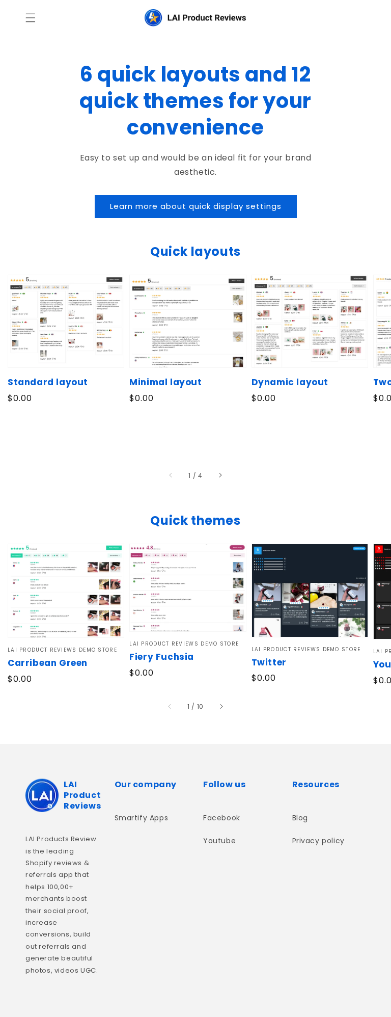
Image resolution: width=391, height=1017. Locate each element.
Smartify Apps (142, 818)
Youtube (219, 841)
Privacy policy (318, 841)
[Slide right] (220, 476)
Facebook (221, 818)
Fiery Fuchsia (161, 657)
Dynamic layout (290, 382)
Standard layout (48, 382)
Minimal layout (165, 382)
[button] (30, 18)
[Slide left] (171, 476)
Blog (300, 818)
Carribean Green (48, 663)
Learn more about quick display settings (196, 206)
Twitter (269, 662)
